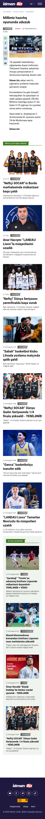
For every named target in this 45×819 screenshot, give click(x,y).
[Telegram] (23, 793)
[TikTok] (35, 793)
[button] (5, 38)
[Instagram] (29, 793)
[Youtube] (10, 793)
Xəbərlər (17, 28)
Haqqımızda (15, 806)
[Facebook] (16, 793)
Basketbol (7, 28)
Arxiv (33, 806)
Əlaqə (25, 806)
